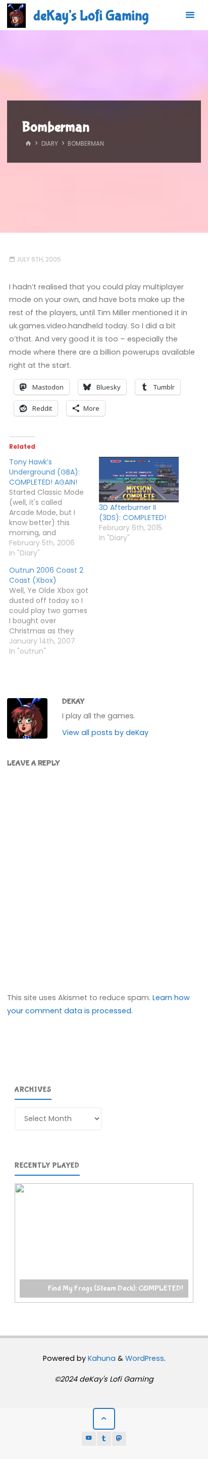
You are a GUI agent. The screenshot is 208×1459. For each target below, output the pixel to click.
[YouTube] (89, 1439)
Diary (49, 144)
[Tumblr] (104, 1439)
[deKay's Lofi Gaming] (16, 15)
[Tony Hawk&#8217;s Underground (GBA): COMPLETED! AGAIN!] (54, 507)
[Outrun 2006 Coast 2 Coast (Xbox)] (54, 610)
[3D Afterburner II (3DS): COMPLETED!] (139, 479)
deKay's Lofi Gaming (90, 15)
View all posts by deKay (105, 732)
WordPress (144, 1358)
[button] (104, 1243)
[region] (104, 1243)
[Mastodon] (119, 1439)
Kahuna (101, 1358)
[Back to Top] (104, 1419)
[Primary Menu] (190, 15)
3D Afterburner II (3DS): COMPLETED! (132, 512)
